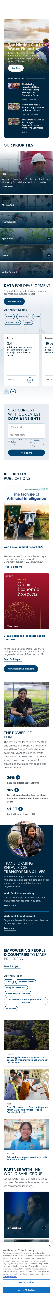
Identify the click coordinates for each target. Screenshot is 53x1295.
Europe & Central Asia (15, 987)
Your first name (17, 434)
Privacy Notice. (10, 1276)
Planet (37, 316)
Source (10, 379)
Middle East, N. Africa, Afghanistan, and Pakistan (26, 1001)
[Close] (50, 1246)
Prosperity (23, 316)
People (9, 316)
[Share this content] (30, 380)
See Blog (16, 68)
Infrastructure (12, 322)
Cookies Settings (26, 1282)
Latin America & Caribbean (18, 993)
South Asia (11, 1008)
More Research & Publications (21, 668)
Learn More (7, 186)
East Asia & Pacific (26, 981)
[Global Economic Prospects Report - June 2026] (26, 601)
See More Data (14, 301)
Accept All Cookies (26, 1290)
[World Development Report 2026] (26, 513)
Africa (8, 981)
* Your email (16, 427)
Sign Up (28, 452)
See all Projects (12, 966)
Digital (28, 322)
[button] (49, 205)
